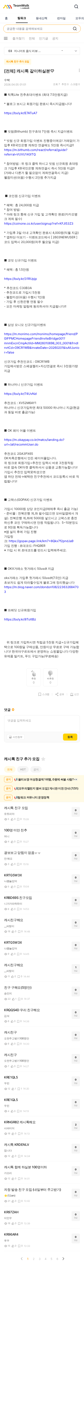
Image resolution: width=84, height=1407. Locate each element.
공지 (36, 769)
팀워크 (22, 18)
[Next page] (63, 1258)
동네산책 (41, 18)
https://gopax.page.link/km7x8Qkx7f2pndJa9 (41, 541)
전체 (9, 769)
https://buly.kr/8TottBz (20, 619)
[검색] (76, 6)
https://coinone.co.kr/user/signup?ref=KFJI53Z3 (38, 223)
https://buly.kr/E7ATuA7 (20, 113)
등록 (70, 736)
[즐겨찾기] (43, 758)
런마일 (61, 18)
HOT (23, 769)
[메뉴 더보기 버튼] (5, 38)
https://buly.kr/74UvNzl (20, 394)
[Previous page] (21, 1258)
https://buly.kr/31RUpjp (20, 279)
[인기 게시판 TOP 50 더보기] (76, 51)
